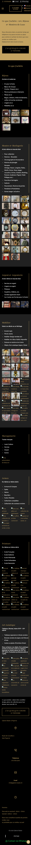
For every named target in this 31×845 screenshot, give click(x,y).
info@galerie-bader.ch (15, 783)
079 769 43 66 (15, 760)
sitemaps (16, 836)
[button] (6, 113)
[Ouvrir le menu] (3, 8)
